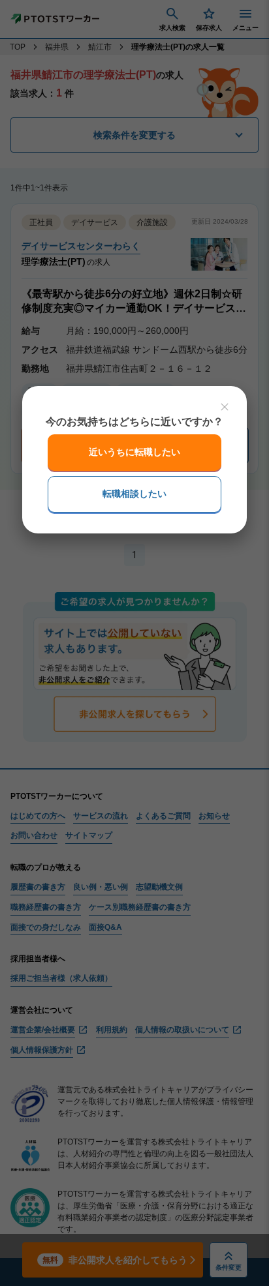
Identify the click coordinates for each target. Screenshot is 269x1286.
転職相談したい (134, 493)
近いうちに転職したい (134, 452)
